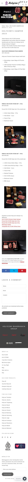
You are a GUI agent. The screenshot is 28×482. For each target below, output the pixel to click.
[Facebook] (22, 2)
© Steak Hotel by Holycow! (14, 478)
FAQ (3, 372)
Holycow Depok (6, 405)
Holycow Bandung (6, 412)
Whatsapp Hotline (6, 224)
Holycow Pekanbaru (7, 423)
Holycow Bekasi (6, 407)
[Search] (23, 4)
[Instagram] (20, 2)
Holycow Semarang (7, 415)
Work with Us (5, 370)
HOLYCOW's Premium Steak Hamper (11, 219)
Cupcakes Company (7, 360)
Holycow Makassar (6, 428)
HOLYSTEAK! (5, 357)
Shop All (4, 381)
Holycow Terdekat (6, 397)
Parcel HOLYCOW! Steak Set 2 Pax (11, 221)
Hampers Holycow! (6, 386)
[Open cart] (26, 4)
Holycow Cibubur (6, 410)
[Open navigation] (2, 3)
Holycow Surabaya (6, 420)
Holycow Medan (6, 425)
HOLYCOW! (5, 354)
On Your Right (5, 365)
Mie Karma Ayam (6, 362)
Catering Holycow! (6, 389)
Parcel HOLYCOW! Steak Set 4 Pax (11, 222)
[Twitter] (24, 2)
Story (7, 26)
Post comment (9, 313)
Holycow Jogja (5, 418)
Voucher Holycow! (6, 383)
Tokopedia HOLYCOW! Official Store (11, 226)
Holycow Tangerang (7, 402)
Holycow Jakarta (6, 400)
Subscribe (7, 474)
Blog (3, 367)
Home (3, 26)
